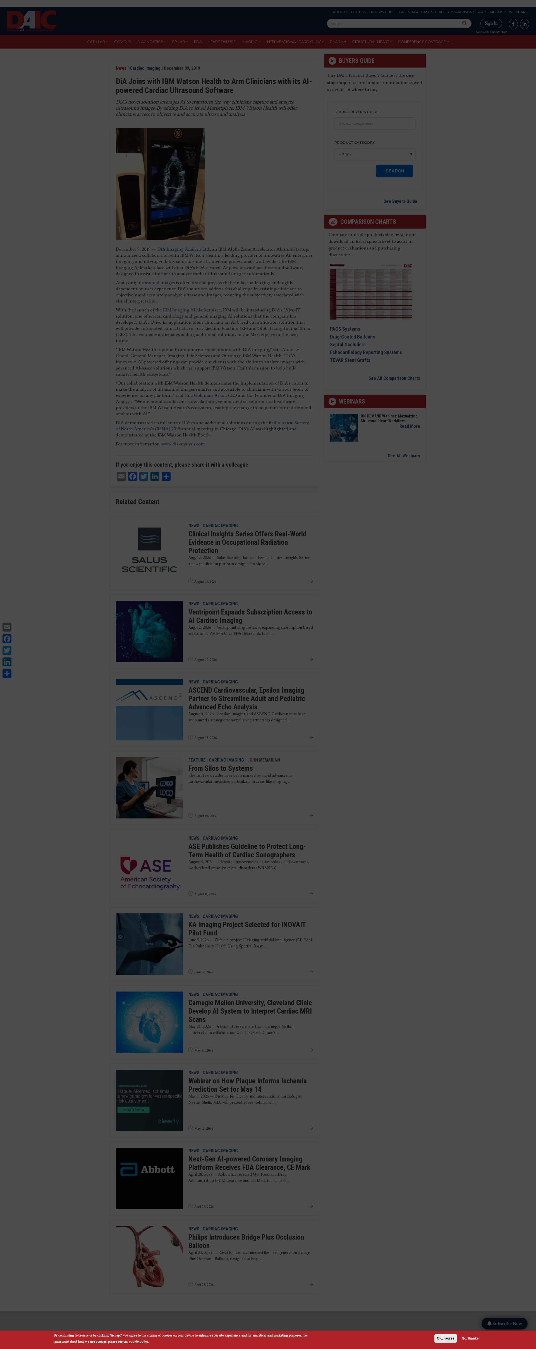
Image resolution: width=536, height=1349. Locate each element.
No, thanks (470, 1338)
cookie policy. (139, 1341)
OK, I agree (445, 1338)
